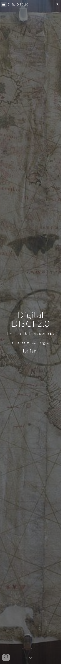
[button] (4, 4)
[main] (30, 332)
